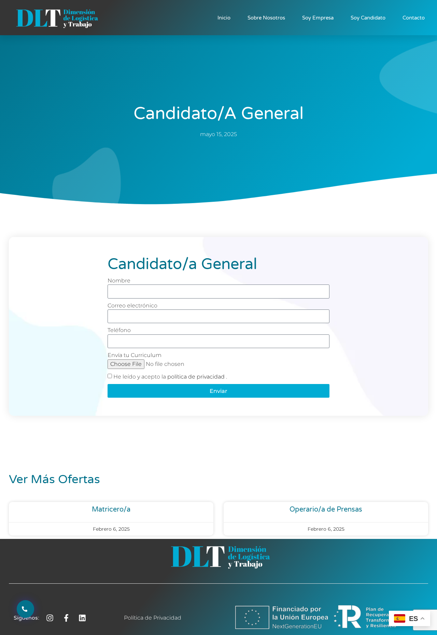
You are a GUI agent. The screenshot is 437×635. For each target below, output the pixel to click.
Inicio (223, 18)
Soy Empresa (318, 18)
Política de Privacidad (152, 617)
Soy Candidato (368, 18)
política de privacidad (196, 376)
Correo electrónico (132, 305)
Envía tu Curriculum (134, 355)
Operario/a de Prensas (326, 509)
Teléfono (119, 330)
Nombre (119, 280)
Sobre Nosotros (266, 18)
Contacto (414, 18)
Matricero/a (111, 509)
